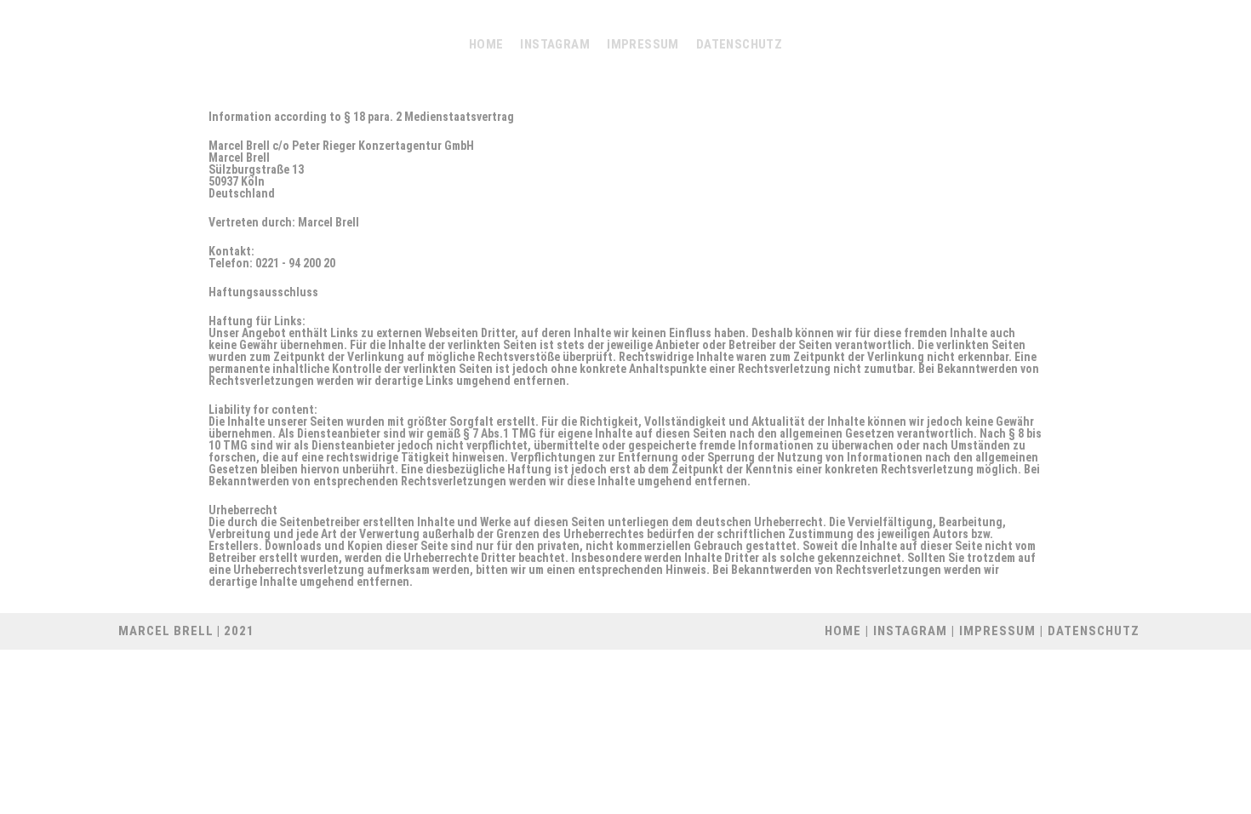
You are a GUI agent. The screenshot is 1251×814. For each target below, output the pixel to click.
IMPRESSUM (997, 631)
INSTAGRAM (910, 631)
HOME (843, 631)
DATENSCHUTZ (1094, 631)
